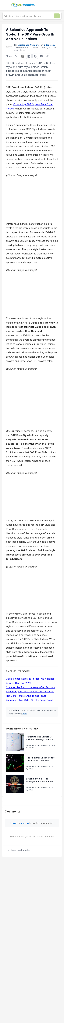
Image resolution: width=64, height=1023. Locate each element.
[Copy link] (47, 56)
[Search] (57, 15)
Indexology (49, 45)
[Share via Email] (41, 56)
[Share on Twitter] (16, 56)
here (24, 713)
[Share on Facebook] (35, 56)
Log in (13, 823)
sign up (25, 823)
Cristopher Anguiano (29, 45)
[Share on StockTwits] (22, 56)
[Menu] (5, 5)
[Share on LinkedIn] (29, 56)
